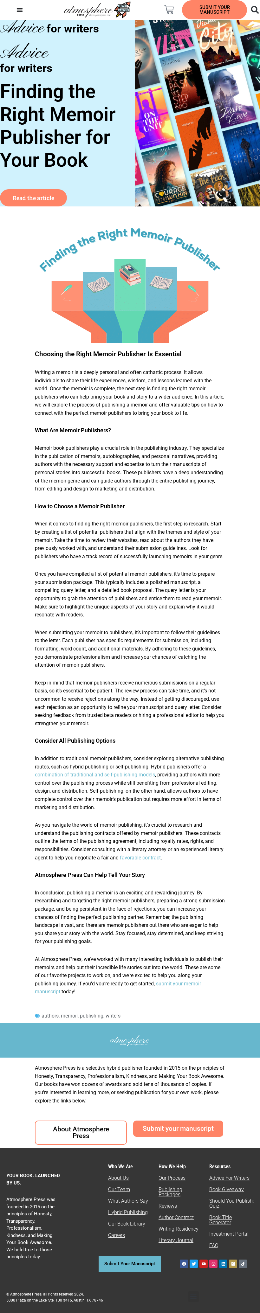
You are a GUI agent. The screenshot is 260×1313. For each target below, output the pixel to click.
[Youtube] (203, 1264)
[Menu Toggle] (19, 10)
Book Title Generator (220, 1220)
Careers (116, 1235)
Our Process (172, 1178)
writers (113, 1016)
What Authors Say (128, 1201)
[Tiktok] (243, 1264)
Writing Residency (178, 1229)
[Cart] (169, 10)
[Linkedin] (223, 1264)
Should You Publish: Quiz (231, 1203)
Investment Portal (229, 1234)
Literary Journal (176, 1240)
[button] (193, 1296)
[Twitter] (194, 1264)
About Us (118, 1178)
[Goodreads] (233, 1264)
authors (50, 1016)
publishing (91, 1016)
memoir (69, 1016)
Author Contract (176, 1217)
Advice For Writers (229, 1178)
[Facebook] (184, 1264)
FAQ (213, 1245)
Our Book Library (126, 1224)
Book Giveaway (226, 1189)
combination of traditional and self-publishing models (95, 775)
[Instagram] (213, 1264)
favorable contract (140, 858)
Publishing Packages (170, 1192)
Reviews (168, 1206)
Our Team (119, 1189)
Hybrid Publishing (128, 1212)
